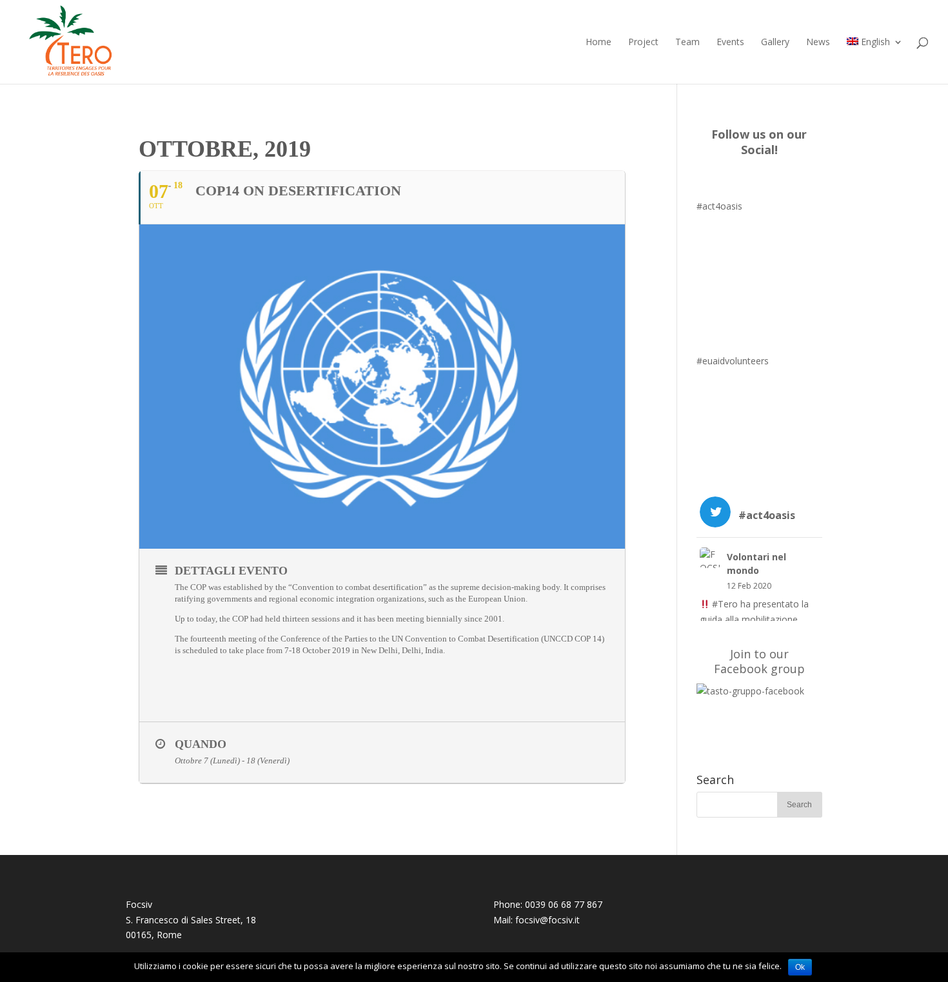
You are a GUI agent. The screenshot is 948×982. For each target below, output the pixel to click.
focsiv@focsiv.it (547, 920)
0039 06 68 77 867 (563, 904)
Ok (800, 967)
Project (643, 42)
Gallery (775, 42)
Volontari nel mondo (756, 563)
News (818, 42)
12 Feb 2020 (749, 585)
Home (598, 42)
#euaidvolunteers (732, 361)
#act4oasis (719, 206)
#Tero (725, 604)
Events (730, 42)
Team (687, 42)
